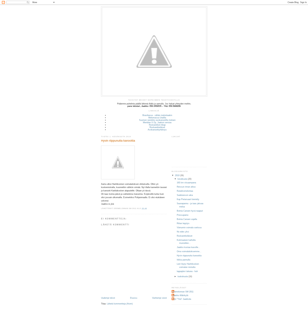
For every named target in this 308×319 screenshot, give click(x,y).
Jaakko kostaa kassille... (188, 247)
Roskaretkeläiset (157, 127)
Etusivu (133, 298)
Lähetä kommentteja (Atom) (120, 303)
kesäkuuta (183, 179)
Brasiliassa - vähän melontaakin (157, 115)
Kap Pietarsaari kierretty (188, 199)
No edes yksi (183, 231)
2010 (177, 175)
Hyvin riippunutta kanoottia (189, 255)
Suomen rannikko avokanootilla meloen (157, 120)
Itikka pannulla (183, 260)
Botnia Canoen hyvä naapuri (190, 211)
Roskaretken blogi (157, 125)
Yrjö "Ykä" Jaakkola (181, 299)
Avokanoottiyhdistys (157, 129)
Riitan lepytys (183, 223)
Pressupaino (182, 215)
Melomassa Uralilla (157, 117)
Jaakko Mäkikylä (180, 295)
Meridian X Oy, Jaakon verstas (157, 122)
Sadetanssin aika (185, 195)
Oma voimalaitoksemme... (189, 251)
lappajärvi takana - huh (187, 271)
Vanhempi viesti (159, 298)
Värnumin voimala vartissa (189, 227)
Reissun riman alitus (186, 187)
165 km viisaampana (186, 182)
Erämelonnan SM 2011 (182, 291)
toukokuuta (183, 276)
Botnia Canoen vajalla (187, 219)
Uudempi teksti (108, 298)
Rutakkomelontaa (185, 191)
